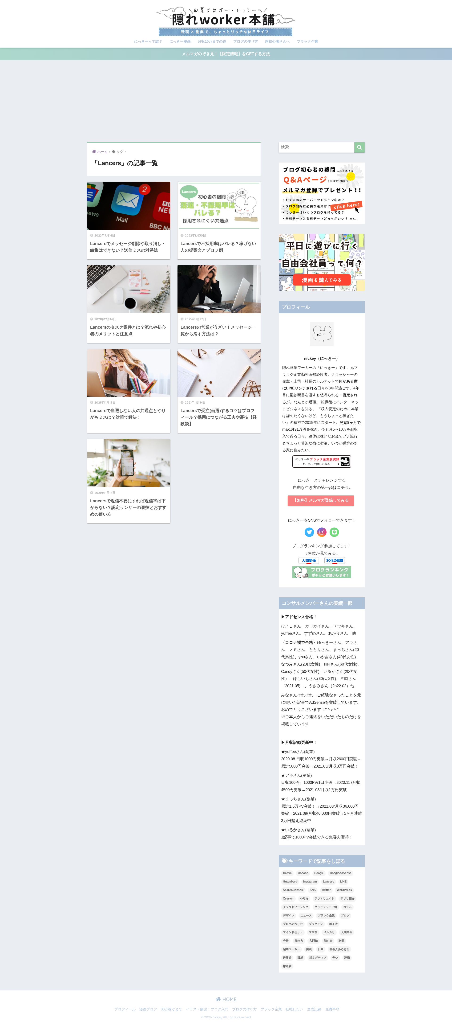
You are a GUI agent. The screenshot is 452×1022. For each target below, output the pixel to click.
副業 (341, 940)
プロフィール (125, 1009)
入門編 (313, 940)
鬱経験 (287, 966)
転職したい (294, 1009)
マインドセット (293, 932)
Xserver (288, 898)
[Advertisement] (226, 101)
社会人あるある (339, 949)
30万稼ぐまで (171, 1009)
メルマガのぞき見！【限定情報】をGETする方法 (226, 54)
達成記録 (314, 1009)
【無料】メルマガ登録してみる (321, 500)
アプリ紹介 (347, 898)
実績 (309, 949)
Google (319, 873)
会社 (286, 940)
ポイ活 (333, 924)
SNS (313, 890)
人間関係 (346, 932)
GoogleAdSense (340, 873)
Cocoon (303, 873)
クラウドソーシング (295, 907)
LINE (343, 881)
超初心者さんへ (277, 41)
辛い (335, 957)
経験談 (287, 957)
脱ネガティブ (317, 957)
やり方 (304, 898)
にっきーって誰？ (148, 41)
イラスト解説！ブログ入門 (207, 1009)
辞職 (347, 957)
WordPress (344, 890)
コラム (347, 907)
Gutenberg (290, 881)
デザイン (288, 915)
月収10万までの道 (212, 41)
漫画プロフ (148, 1009)
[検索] (359, 147)
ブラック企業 (307, 41)
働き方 (299, 940)
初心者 (328, 940)
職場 (300, 957)
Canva (287, 873)
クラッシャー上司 (326, 907)
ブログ (345, 915)
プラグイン (316, 924)
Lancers (328, 881)
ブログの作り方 (245, 41)
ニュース (306, 915)
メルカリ (329, 932)
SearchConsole (293, 890)
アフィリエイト (324, 898)
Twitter (326, 890)
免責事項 (332, 1009)
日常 (320, 949)
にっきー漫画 (180, 41)
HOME (229, 999)
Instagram (310, 881)
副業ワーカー (291, 949)
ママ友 (313, 932)
